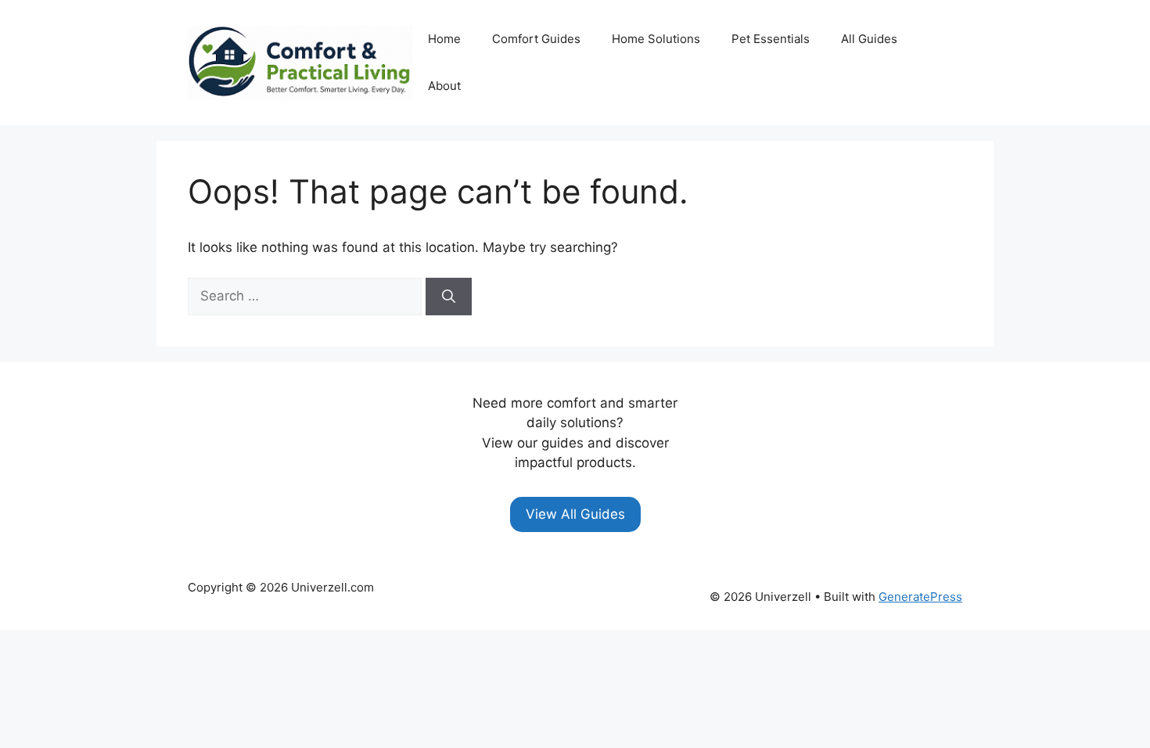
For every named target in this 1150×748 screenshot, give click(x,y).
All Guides (869, 38)
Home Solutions (656, 38)
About (444, 85)
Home (444, 38)
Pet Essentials (770, 38)
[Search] (449, 296)
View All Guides (575, 514)
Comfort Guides (536, 38)
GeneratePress (920, 596)
